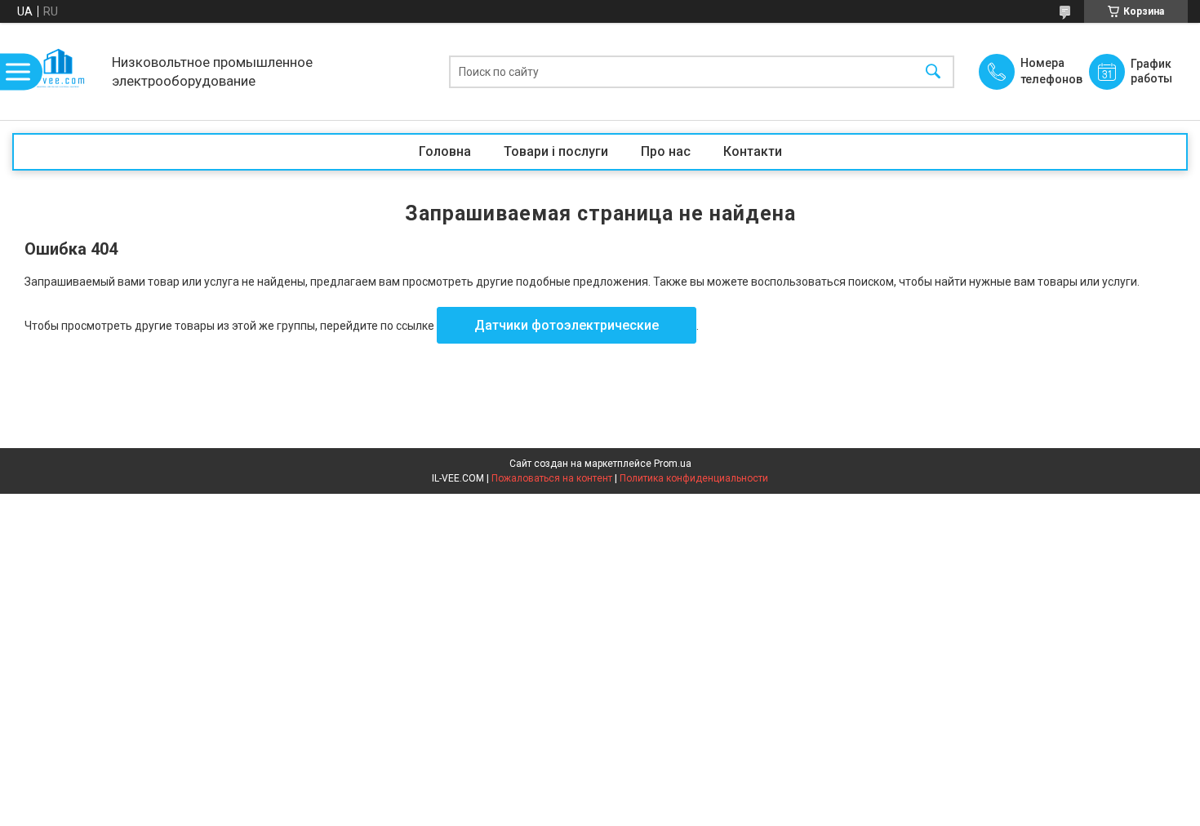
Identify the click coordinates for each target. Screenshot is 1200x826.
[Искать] (933, 71)
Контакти (752, 151)
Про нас (666, 151)
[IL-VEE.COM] (58, 71)
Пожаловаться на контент (551, 478)
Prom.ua (672, 463)
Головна (445, 151)
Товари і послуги (556, 151)
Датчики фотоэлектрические (566, 325)
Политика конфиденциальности (694, 478)
